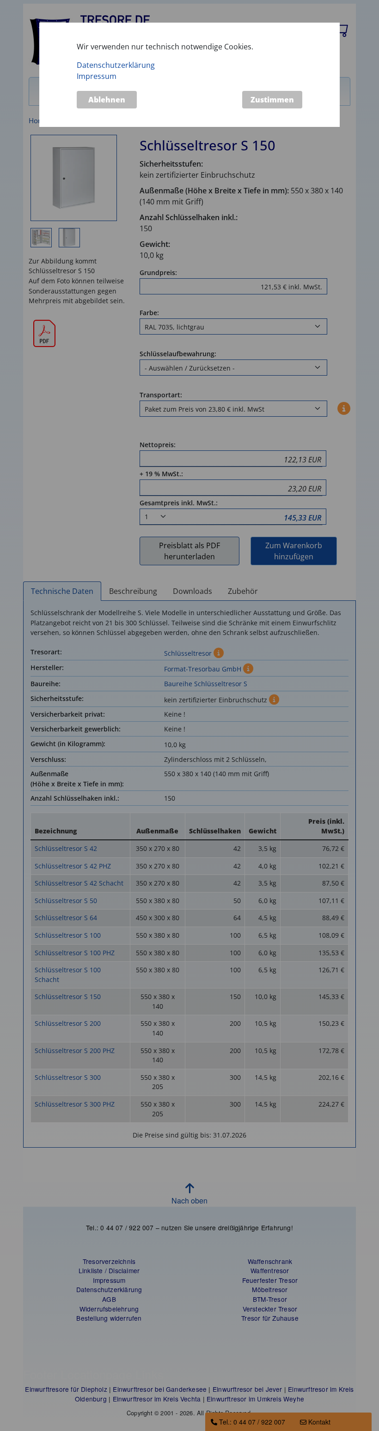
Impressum (96, 76)
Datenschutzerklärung (116, 65)
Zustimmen (272, 100)
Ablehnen (106, 100)
